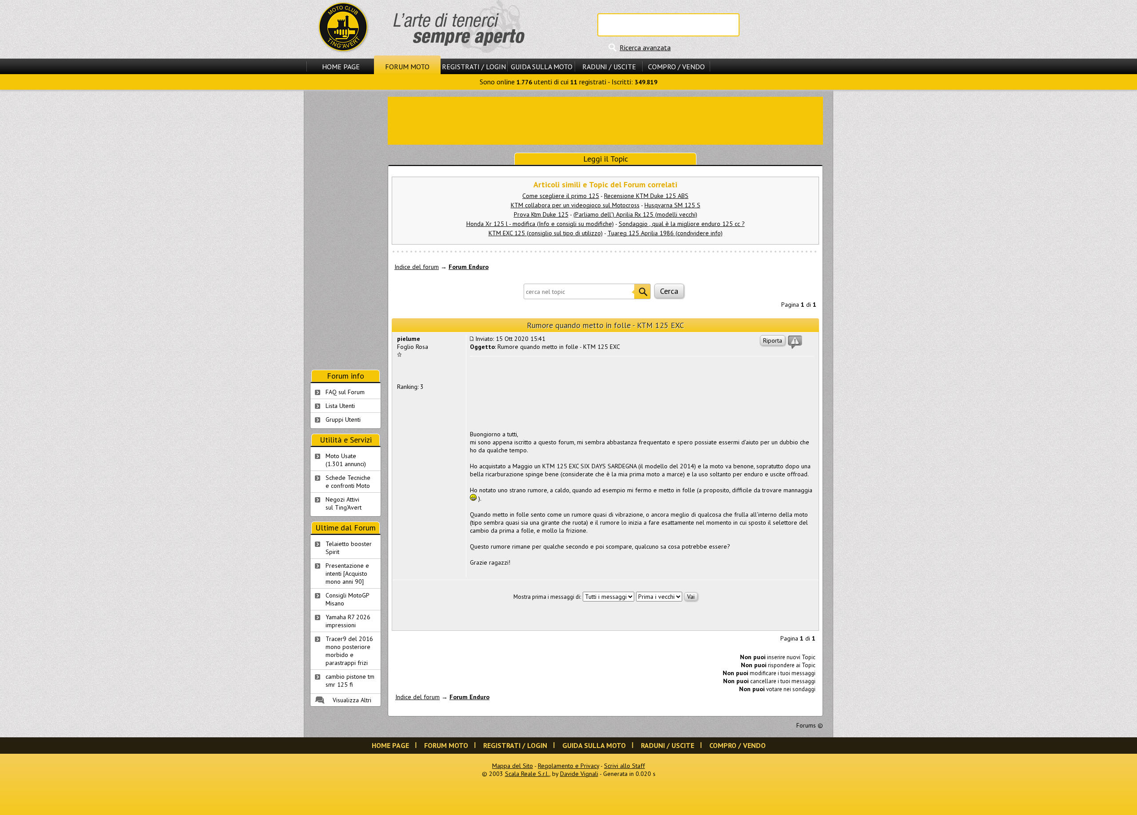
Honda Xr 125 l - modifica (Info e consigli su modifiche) (540, 224)
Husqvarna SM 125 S (672, 205)
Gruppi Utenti (343, 419)
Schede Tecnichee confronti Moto (348, 482)
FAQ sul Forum (345, 392)
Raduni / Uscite (609, 66)
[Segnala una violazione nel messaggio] (795, 342)
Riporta (772, 340)
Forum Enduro (469, 267)
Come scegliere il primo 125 (560, 196)
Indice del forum (416, 267)
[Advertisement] (605, 120)
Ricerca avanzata (645, 47)
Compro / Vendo (676, 66)
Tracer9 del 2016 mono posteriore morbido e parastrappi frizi (349, 651)
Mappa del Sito (512, 766)
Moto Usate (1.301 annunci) (346, 460)
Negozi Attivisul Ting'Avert (344, 503)
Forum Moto (407, 66)
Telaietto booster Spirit (349, 548)
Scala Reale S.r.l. (527, 774)
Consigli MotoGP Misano (348, 599)
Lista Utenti (340, 406)
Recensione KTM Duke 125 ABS (646, 196)
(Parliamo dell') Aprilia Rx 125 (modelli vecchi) (635, 214)
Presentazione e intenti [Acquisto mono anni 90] (347, 574)
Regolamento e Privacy (568, 766)
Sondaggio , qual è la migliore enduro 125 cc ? (682, 224)
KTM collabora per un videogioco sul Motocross (575, 205)
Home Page (341, 66)
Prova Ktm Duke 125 (541, 214)
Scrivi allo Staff (624, 766)
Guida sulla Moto (541, 66)
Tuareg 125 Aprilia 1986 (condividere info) (665, 233)
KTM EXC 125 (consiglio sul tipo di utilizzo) (546, 233)
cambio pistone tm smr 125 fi (350, 680)
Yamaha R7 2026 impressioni (348, 621)
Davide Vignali (579, 774)
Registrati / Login (474, 66)
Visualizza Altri (352, 700)
